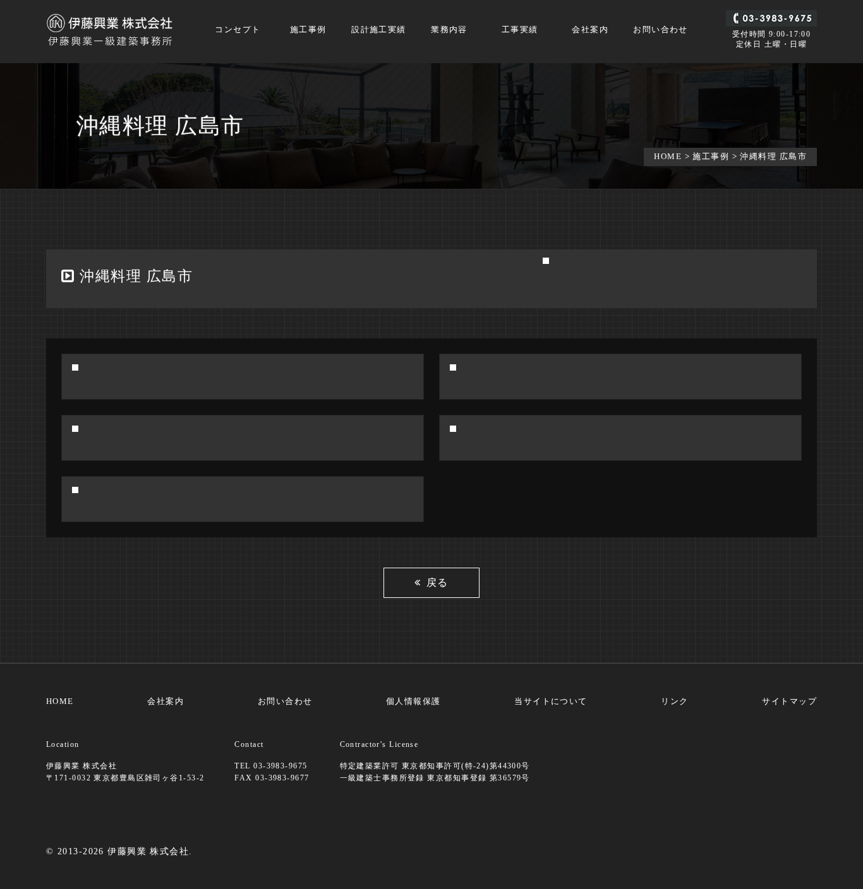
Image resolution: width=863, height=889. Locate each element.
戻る (437, 582)
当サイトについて (551, 701)
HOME (668, 156)
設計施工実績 (378, 30)
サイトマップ (789, 701)
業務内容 (449, 30)
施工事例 (308, 30)
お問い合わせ (660, 30)
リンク (674, 701)
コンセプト (237, 30)
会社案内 (590, 30)
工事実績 (520, 30)
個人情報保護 (413, 701)
